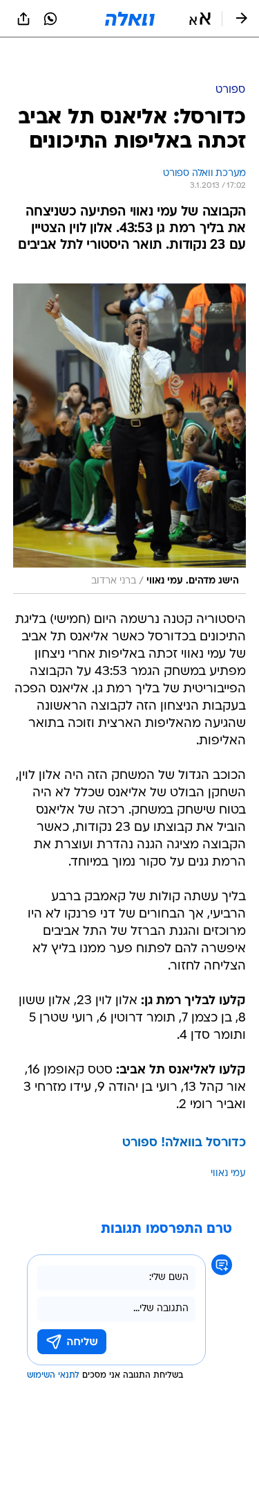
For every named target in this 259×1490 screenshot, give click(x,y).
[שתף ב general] (23, 18)
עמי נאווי (228, 1138)
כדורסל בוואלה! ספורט (184, 1108)
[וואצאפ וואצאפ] (50, 19)
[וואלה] (130, 19)
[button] (200, 18)
